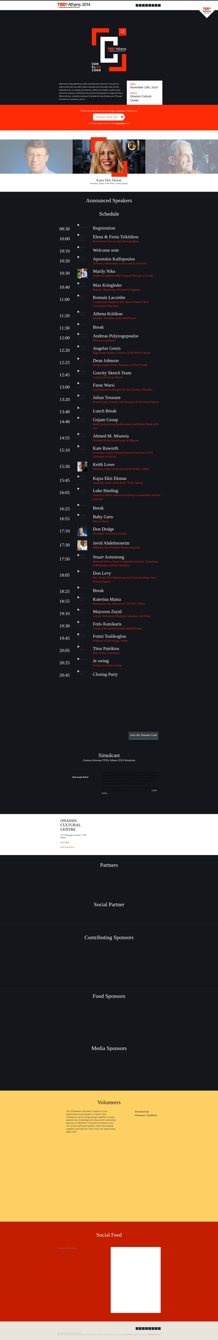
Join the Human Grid (143, 735)
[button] (16, 161)
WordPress (129, 1334)
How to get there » (67, 847)
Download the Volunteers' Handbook (146, 1113)
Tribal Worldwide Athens (153, 1334)
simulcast (119, 123)
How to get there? (80, 777)
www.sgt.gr (64, 842)
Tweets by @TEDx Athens (67, 1248)
